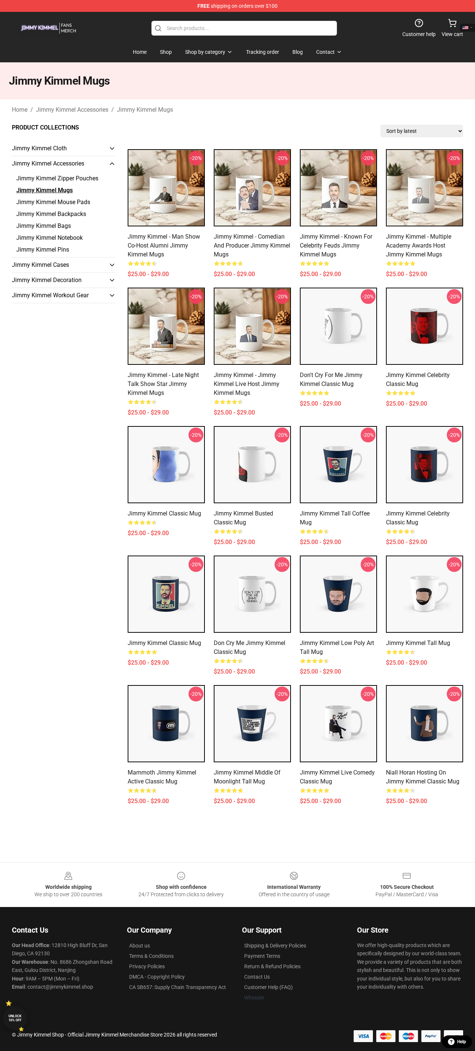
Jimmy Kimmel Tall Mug (418, 642)
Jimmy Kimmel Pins (42, 249)
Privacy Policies (147, 966)
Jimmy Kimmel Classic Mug (164, 513)
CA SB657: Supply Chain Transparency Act (177, 987)
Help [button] (461, 1041)
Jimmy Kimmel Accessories (72, 109)
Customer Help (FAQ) (268, 987)
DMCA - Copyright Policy (157, 977)
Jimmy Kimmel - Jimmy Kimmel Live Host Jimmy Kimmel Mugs (246, 383)
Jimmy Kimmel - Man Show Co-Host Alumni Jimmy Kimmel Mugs (164, 245)
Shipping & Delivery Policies (275, 946)
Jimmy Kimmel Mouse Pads (53, 202)
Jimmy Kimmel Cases (40, 264)
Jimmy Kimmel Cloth (39, 148)
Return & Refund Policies (272, 966)
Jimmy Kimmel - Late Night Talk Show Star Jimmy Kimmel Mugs (163, 383)
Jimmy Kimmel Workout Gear (50, 295)
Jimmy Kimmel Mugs (145, 109)
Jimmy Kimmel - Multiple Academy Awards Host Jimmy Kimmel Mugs (418, 245)
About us (139, 946)
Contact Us (257, 977)
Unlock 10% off (15, 1018)
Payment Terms (262, 956)
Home (19, 109)
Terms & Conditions (151, 956)
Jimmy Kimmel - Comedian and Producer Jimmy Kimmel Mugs (252, 245)
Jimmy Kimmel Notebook (49, 237)
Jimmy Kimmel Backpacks (51, 213)
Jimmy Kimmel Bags (43, 225)
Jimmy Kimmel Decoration (47, 280)
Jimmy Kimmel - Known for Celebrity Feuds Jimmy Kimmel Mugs (336, 245)
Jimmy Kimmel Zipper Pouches (57, 178)
